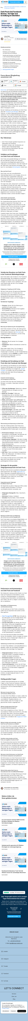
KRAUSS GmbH (14, 932)
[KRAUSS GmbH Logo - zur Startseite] (4, 2)
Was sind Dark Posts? (6, 171)
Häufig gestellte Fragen (8, 679)
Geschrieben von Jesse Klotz (11, 787)
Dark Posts (3, 90)
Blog (2, 7)
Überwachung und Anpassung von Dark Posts (12, 423)
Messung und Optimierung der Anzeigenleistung (12, 326)
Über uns (14, 996)
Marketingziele (16, 167)
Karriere (14, 993)
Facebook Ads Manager (12, 111)
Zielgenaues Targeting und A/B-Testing (10, 289)
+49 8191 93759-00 (15, 941)
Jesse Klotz (7, 36)
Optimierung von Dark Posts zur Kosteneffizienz (12, 643)
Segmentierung (21, 471)
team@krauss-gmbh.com (16, 943)
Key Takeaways (6, 138)
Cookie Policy (5, 1008)
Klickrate (18, 332)
